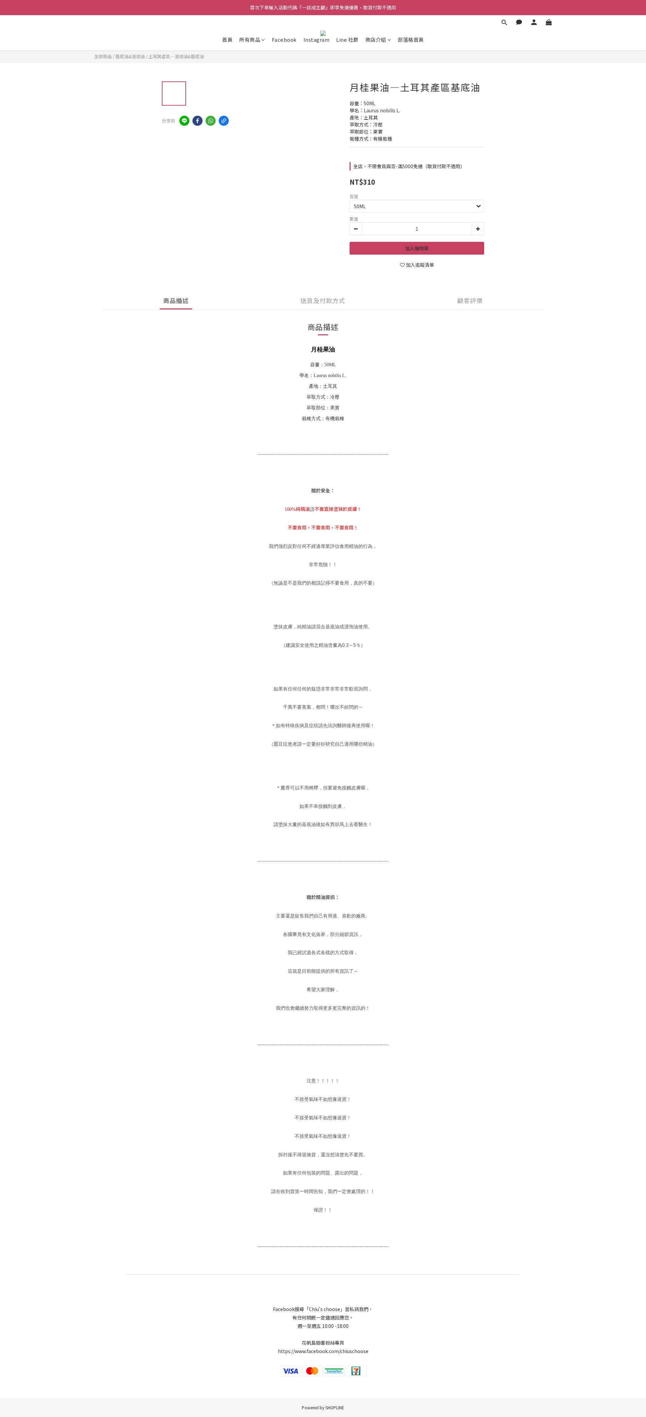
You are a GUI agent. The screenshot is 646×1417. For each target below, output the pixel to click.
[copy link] (224, 121)
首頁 (227, 39)
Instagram (316, 39)
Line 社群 (347, 39)
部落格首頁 (411, 39)
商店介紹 (375, 39)
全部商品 (103, 56)
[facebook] (197, 121)
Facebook (284, 39)
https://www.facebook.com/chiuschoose (323, 1351)
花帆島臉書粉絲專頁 (323, 1342)
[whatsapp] (211, 121)
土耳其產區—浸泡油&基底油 (176, 56)
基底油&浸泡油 (130, 56)
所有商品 (249, 39)
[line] (184, 121)
